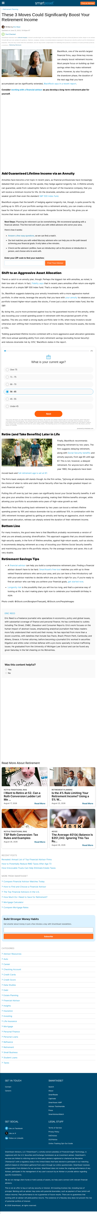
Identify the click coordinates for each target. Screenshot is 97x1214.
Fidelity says (38, 283)
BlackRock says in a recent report (60, 83)
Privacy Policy (53, 1132)
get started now (75, 581)
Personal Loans (11, 1037)
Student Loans (10, 1057)
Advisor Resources (12, 954)
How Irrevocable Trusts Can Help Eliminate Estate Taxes (29, 868)
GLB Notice (52, 1139)
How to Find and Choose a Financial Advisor (25, 886)
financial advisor (17, 565)
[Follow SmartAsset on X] (6, 1133)
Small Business (11, 1052)
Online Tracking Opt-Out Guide (60, 1143)
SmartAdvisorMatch (56, 1114)
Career (7, 964)
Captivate (52, 1099)
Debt (6, 990)
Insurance (8, 1011)
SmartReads (53, 1095)
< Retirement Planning (10, 9)
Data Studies (10, 985)
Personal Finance (12, 1031)
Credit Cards (10, 974)
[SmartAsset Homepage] (44, 3)
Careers (8, 1091)
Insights (7, 1005)
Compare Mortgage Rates (16, 907)
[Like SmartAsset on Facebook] (6, 1128)
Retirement (9, 1047)
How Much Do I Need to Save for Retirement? (25, 897)
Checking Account (12, 969)
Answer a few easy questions (21, 236)
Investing (8, 1016)
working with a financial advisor (26, 89)
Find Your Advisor (55, 263)
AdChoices (52, 1136)
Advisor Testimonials (56, 1106)
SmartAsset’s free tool (50, 569)
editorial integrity (22, 37)
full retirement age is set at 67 (32, 473)
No (9, 673)
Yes (9, 669)
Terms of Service (55, 1128)
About (50, 1091)
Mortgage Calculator (13, 902)
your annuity (71, 297)
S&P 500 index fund (48, 196)
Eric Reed (10, 613)
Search (51, 1087)
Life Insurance (10, 1021)
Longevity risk (14, 587)
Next (48, 414)
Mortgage (8, 1026)
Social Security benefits (79, 453)
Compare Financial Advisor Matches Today (24, 881)
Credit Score (10, 979)
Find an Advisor (87, 3)
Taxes (6, 1062)
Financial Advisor (12, 1000)
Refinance (8, 1042)
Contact (8, 1087)
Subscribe (48, 936)
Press (50, 1110)
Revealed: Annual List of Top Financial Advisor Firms (27, 859)
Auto (6, 959)
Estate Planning (11, 995)
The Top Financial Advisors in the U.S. (22, 892)
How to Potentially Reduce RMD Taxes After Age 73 (26, 863)
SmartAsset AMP (55, 1102)
